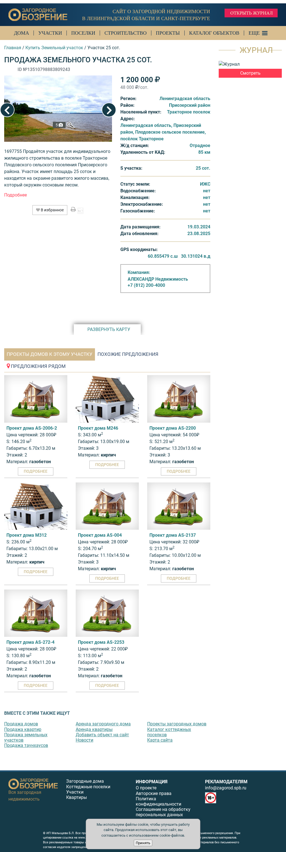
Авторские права (153, 793)
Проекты (168, 33)
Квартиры (76, 797)
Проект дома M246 (98, 428)
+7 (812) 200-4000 (146, 285)
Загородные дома (85, 781)
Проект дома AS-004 (100, 535)
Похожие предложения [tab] (127, 354)
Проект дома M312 (26, 535)
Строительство (125, 33)
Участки (50, 33)
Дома (21, 33)
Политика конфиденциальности (158, 801)
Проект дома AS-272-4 (30, 642)
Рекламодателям (226, 781)
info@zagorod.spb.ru (225, 788)
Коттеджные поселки (88, 786)
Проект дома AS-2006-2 (31, 428)
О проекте (146, 788)
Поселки (83, 33)
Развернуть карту (108, 329)
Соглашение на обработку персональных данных (163, 812)
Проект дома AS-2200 (172, 428)
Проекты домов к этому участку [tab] (49, 354)
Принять (143, 843)
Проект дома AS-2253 (101, 642)
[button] (15, 195)
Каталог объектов (214, 33)
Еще (254, 33)
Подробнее (35, 471)
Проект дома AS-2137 (172, 535)
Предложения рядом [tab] (38, 366)
